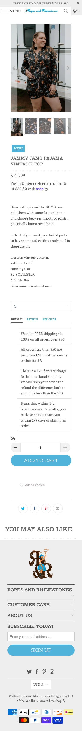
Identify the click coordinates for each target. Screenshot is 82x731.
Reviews (32, 319)
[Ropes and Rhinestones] (41, 11)
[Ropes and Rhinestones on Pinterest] (44, 672)
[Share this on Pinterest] (46, 508)
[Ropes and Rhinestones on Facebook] (37, 672)
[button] (32, 484)
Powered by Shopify (51, 701)
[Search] (66, 11)
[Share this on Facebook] (34, 508)
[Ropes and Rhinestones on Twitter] (29, 672)
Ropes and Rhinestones (34, 696)
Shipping (17, 319)
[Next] (68, 68)
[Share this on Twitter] (23, 508)
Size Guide (49, 319)
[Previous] (13, 68)
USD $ (38, 684)
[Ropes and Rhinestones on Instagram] (52, 672)
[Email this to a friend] (58, 508)
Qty (13, 438)
